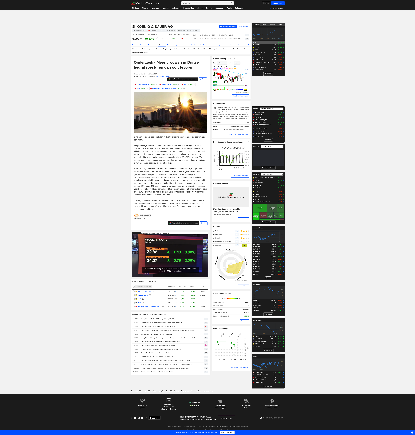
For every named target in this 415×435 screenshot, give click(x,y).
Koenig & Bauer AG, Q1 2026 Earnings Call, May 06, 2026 (158, 326)
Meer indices (268, 74)
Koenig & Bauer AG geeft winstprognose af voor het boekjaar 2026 (160, 341)
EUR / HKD (256, 269)
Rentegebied (268, 386)
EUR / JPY (256, 274)
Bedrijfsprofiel (219, 104)
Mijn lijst (255, 109)
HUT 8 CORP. (259, 136)
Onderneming (172, 45)
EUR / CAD (256, 261)
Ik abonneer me (278, 3)
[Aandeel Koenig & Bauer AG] (156, 84)
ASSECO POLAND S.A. (262, 197)
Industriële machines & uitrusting (239, 126)
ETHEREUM (258, 338)
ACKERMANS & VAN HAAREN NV (265, 178)
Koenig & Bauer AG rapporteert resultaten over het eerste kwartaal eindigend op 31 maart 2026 (168, 330)
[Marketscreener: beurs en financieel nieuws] (145, 3)
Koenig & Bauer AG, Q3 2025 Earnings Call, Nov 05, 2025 (158, 357)
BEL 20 (257, 47)
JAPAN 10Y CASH (260, 377)
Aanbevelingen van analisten (151, 49)
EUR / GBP (256, 246)
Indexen (257, 24)
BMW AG (257, 180)
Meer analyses (243, 219)
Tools (229, 8)
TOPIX (257, 65)
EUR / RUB (256, 251)
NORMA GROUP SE (261, 129)
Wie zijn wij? (201, 426)
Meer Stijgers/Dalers (268, 168)
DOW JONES (259, 57)
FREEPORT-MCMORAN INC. (263, 134)
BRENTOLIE (257, 305)
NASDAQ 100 (259, 60)
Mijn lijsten (268, 140)
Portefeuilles (188, 8)
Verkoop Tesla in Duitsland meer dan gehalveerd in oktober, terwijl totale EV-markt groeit (166, 364)
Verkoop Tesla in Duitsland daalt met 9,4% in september (157, 372)
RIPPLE (257, 346)
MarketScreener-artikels (240, 49)
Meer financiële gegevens (240, 175)
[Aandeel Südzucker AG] (178, 84)
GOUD (255, 300)
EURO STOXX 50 (260, 52)
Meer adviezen (243, 286)
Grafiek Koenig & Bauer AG (224, 59)
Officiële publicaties (215, 49)
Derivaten (241, 45)
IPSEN (257, 199)
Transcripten (192, 49)
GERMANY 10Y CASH (261, 375)
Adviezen (176, 8)
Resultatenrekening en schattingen (228, 142)
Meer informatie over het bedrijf (238, 134)
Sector (232, 45)
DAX (256, 50)
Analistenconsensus (222, 293)
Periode (230, 63)
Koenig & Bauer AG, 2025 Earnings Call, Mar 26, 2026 (156, 334)
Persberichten (202, 49)
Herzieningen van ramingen (239, 367)
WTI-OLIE (256, 302)
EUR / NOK (256, 256)
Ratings (218, 45)
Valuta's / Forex (258, 228)
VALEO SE (258, 185)
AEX (256, 42)
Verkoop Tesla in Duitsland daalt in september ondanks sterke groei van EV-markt (164, 368)
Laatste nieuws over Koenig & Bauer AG (149, 314)
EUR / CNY (256, 266)
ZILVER (255, 307)
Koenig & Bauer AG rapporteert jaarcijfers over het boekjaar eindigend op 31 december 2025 (168, 338)
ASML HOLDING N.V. (261, 122)
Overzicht (135, 45)
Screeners (219, 8)
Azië (280, 24)
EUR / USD (256, 244)
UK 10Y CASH (259, 382)
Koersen (143, 45)
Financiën (184, 45)
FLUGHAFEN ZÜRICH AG (262, 202)
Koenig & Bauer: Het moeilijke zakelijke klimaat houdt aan (158, 345)
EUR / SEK (256, 254)
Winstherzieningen (221, 328)
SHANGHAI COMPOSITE (262, 62)
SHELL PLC (258, 117)
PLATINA (256, 310)
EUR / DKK (256, 259)
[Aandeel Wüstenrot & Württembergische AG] (183, 88)
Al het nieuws (136, 49)
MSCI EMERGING (260, 67)
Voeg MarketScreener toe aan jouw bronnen (184, 79)
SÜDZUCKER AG (142, 295)
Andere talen (227, 49)
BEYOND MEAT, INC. (261, 131)
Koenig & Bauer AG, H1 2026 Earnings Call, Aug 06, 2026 (216, 35)
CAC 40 (257, 45)
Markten (135, 8)
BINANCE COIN (259, 343)
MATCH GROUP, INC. (261, 120)
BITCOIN (257, 336)
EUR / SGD (256, 271)
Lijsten (200, 8)
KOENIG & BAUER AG (144, 291)
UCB (256, 192)
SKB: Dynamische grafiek (240, 96)
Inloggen (266, 3)
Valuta (268, 278)
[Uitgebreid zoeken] (231, 3)
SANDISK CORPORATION (263, 125)
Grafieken (152, 45)
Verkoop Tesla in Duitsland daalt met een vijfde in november (158, 353)
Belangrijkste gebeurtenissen (171, 49)
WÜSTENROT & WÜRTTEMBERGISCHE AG (149, 306)
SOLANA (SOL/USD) (261, 341)
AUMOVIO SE (259, 183)
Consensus (207, 45)
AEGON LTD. (259, 115)
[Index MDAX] (194, 84)
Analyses (155, 8)
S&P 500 (257, 55)
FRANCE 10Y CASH (261, 380)
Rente (255, 356)
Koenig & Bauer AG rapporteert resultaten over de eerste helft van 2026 (220, 39)
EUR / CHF (256, 249)
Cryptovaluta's (257, 320)
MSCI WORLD (259, 70)
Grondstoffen (257, 284)
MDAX (139, 299)
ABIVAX (257, 194)
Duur (214, 63)
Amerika (272, 24)
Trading (209, 8)
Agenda (166, 8)
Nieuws (145, 8)
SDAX (139, 303)
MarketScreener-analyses (140, 52)
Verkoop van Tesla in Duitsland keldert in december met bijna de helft (161, 349)
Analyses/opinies (220, 183)
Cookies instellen (189, 426)
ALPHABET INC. (260, 112)
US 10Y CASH (259, 372)
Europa (264, 24)
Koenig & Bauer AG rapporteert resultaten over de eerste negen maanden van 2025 (165, 360)
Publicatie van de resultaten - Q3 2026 (237, 129)
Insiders (184, 49)
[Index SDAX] (146, 88)
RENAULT (258, 188)
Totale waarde (196, 45)
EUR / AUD (256, 264)
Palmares (239, 8)
